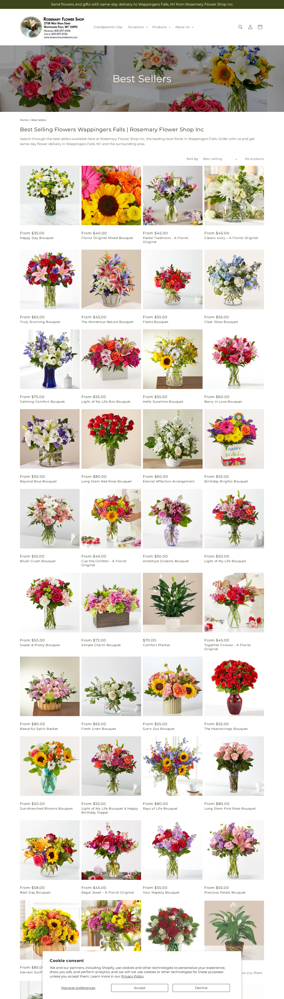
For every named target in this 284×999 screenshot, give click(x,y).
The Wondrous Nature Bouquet (107, 322)
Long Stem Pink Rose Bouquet (230, 808)
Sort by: (193, 159)
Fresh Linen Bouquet (98, 729)
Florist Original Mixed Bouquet (107, 238)
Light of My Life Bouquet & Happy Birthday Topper (109, 810)
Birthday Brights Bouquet (226, 481)
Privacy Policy (132, 976)
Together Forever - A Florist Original (227, 647)
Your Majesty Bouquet (161, 892)
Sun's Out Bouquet (159, 729)
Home (24, 120)
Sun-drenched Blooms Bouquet (46, 808)
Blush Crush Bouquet (38, 561)
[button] (137, 27)
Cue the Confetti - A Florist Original (104, 563)
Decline (201, 988)
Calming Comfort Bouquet (42, 402)
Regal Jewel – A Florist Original (107, 892)
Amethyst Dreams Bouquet (166, 561)
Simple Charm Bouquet (101, 645)
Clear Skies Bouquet (221, 322)
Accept (140, 988)
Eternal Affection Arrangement (169, 481)
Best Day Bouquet (35, 892)
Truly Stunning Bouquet (40, 322)
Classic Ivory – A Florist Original (231, 238)
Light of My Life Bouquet (225, 561)
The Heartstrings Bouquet (226, 729)
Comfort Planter (156, 645)
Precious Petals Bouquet (225, 892)
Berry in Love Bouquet (223, 402)
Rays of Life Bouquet (160, 808)
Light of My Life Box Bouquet (106, 402)
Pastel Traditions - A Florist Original (165, 240)
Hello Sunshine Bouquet (163, 402)
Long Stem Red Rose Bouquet (106, 481)
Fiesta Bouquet (155, 322)
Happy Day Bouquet (37, 238)
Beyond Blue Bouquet (38, 481)
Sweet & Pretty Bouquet (40, 645)
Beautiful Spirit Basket (39, 729)
